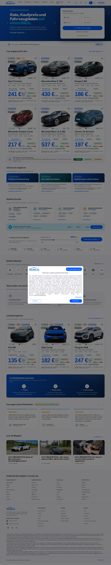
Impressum (78, 297)
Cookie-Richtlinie (40, 294)
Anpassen (35, 301)
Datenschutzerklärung (40, 295)
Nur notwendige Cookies (74, 269)
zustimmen (76, 301)
